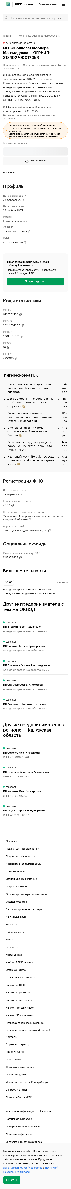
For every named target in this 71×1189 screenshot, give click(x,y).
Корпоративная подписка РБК (23, 863)
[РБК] (8, 4)
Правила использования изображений (28, 1030)
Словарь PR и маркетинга (20, 977)
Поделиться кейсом (17, 886)
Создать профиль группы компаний (26, 894)
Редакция (45, 1111)
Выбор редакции (15, 931)
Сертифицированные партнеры (24, 909)
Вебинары (11, 947)
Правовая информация (19, 1134)
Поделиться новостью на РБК (22, 848)
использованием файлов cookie (22, 1167)
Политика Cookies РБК (19, 1097)
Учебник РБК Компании (19, 962)
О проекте (12, 841)
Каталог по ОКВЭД (16, 984)
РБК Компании (24, 4)
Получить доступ (35, 281)
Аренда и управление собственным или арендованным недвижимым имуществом (29, 591)
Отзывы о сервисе (16, 901)
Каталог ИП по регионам (20, 1015)
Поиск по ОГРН (14, 1051)
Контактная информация (20, 1111)
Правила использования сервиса (25, 1022)
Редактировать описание (16, 142)
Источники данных (17, 1074)
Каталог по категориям (19, 1000)
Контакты (11, 1037)
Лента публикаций (16, 916)
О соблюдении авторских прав (24, 1141)
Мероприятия (14, 954)
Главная (7, 35)
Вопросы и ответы (16, 1089)
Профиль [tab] (9, 172)
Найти (61, 17)
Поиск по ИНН (14, 1059)
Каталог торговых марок (20, 1007)
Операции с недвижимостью (38, 64)
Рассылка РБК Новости (19, 1118)
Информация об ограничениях (24, 1126)
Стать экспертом (15, 871)
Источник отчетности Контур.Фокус (27, 1082)
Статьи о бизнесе (16, 969)
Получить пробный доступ (21, 856)
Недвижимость (11, 64)
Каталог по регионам (18, 992)
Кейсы (9, 939)
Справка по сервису (17, 1044)
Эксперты (11, 924)
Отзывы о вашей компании (21, 878)
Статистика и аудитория (20, 1066)
